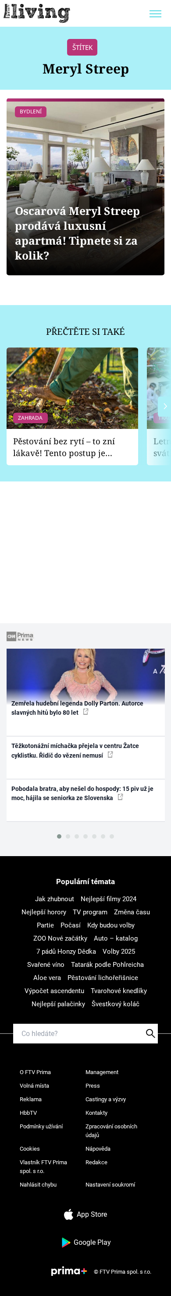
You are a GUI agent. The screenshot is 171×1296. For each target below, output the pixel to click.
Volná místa (34, 1085)
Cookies (30, 1148)
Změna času (132, 912)
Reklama (31, 1099)
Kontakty (96, 1113)
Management (102, 1072)
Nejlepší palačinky (58, 1004)
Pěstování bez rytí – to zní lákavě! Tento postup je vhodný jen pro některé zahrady (64, 447)
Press (93, 1085)
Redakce (96, 1162)
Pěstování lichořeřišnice (103, 978)
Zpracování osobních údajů (111, 1130)
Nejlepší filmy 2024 (108, 899)
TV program (90, 912)
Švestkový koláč (115, 1004)
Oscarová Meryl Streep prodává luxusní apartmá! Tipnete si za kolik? (77, 233)
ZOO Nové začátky (60, 938)
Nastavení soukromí (110, 1184)
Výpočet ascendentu (54, 991)
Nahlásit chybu (38, 1184)
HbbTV (28, 1113)
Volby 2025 (119, 951)
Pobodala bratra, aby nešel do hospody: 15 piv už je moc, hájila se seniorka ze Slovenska (82, 793)
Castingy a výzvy (106, 1099)
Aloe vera (47, 978)
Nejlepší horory (43, 912)
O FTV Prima (35, 1072)
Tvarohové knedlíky (119, 991)
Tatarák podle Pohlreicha (107, 965)
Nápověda (98, 1148)
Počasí (71, 925)
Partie (45, 925)
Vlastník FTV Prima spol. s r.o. (43, 1166)
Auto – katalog (116, 938)
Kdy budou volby (111, 925)
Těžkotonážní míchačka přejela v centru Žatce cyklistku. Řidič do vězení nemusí (75, 750)
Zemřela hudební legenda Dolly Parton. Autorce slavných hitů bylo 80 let (77, 708)
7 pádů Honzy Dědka (66, 951)
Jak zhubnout (54, 899)
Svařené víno (45, 965)
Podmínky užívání (41, 1126)
